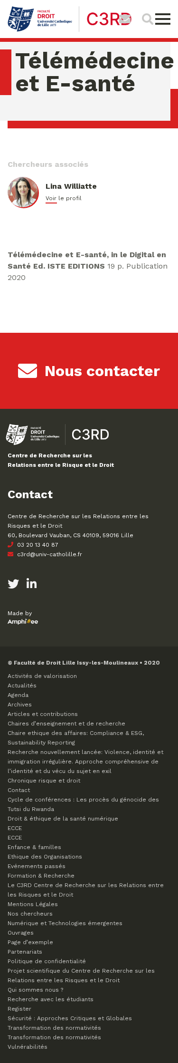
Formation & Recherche (41, 875)
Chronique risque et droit (44, 780)
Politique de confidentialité (47, 961)
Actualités (22, 685)
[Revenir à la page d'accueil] (69, 30)
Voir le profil (64, 198)
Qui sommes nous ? (35, 989)
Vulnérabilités (27, 1047)
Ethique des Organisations (45, 856)
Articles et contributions (43, 714)
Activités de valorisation (42, 676)
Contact (19, 790)
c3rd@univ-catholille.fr (48, 554)
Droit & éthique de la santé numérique (63, 818)
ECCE (15, 828)
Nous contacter (102, 371)
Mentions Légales (33, 904)
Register (19, 1008)
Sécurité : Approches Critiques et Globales (70, 1018)
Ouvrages (21, 932)
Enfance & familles (34, 847)
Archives (20, 704)
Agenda (18, 695)
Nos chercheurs (30, 913)
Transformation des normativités (54, 1027)
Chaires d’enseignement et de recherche (66, 723)
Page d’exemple (30, 942)
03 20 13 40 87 (36, 544)
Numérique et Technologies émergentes (65, 923)
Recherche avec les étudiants (51, 999)
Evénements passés (37, 866)
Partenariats (25, 951)
